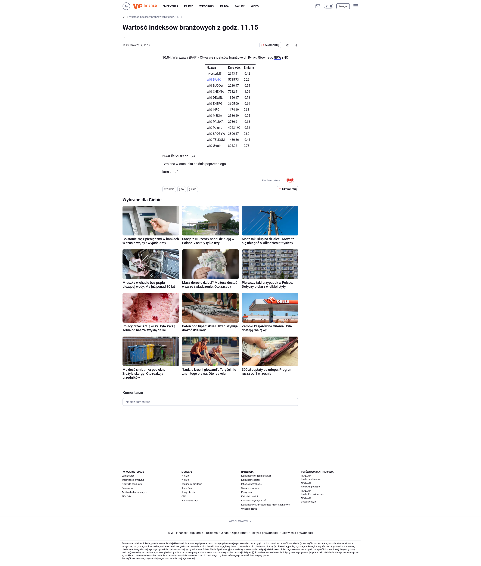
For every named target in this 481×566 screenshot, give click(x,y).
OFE (184, 496)
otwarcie (169, 189)
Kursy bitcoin (188, 492)
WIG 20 (185, 475)
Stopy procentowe (250, 488)
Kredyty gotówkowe (311, 479)
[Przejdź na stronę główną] (126, 9)
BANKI (217, 79)
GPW (277, 57)
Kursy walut (247, 492)
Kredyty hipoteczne (310, 486)
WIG (209, 79)
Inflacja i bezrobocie (251, 484)
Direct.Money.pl (308, 501)
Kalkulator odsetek (250, 480)
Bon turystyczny (190, 500)
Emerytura (170, 6)
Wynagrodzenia (249, 509)
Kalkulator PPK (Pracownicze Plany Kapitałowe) (265, 504)
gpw (181, 189)
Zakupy (240, 6)
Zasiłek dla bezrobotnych (134, 492)
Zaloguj (343, 6)
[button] (328, 6)
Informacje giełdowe (192, 484)
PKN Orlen (127, 496)
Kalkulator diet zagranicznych (256, 475)
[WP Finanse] (148, 6)
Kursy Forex (188, 488)
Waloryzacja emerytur (133, 480)
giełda (192, 189)
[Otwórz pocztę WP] (318, 6)
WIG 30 (185, 480)
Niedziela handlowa (132, 484)
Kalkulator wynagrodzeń (253, 500)
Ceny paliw (127, 488)
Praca (224, 6)
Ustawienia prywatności (296, 533)
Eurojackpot (128, 475)
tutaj (192, 558)
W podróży (206, 6)
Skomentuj (272, 45)
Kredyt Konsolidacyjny (312, 494)
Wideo (255, 6)
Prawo (188, 6)
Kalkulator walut (249, 496)
